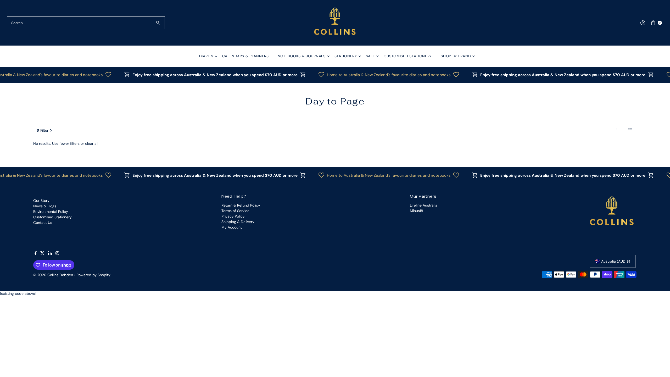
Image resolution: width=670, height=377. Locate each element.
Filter (44, 130)
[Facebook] (36, 254)
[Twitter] (42, 254)
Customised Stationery (408, 56)
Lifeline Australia (423, 205)
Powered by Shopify (93, 275)
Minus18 (416, 210)
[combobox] (86, 22)
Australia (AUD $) (615, 261)
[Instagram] (57, 254)
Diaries (206, 56)
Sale (370, 56)
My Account (231, 227)
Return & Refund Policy (240, 205)
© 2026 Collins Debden (53, 275)
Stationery (345, 56)
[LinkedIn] (50, 254)
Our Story (41, 200)
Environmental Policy (50, 211)
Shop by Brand (456, 56)
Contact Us (42, 222)
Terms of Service (235, 210)
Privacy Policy (233, 216)
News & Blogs (44, 206)
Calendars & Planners (245, 56)
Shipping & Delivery (237, 221)
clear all (91, 143)
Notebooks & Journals (302, 56)
